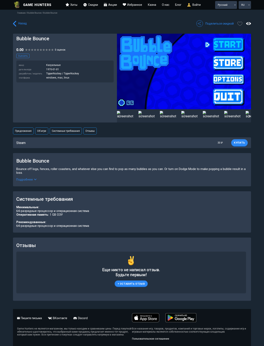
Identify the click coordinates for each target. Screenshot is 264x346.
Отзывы (90, 131)
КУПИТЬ (239, 142)
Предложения (23, 131)
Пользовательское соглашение (150, 338)
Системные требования (66, 131)
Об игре (41, 131)
